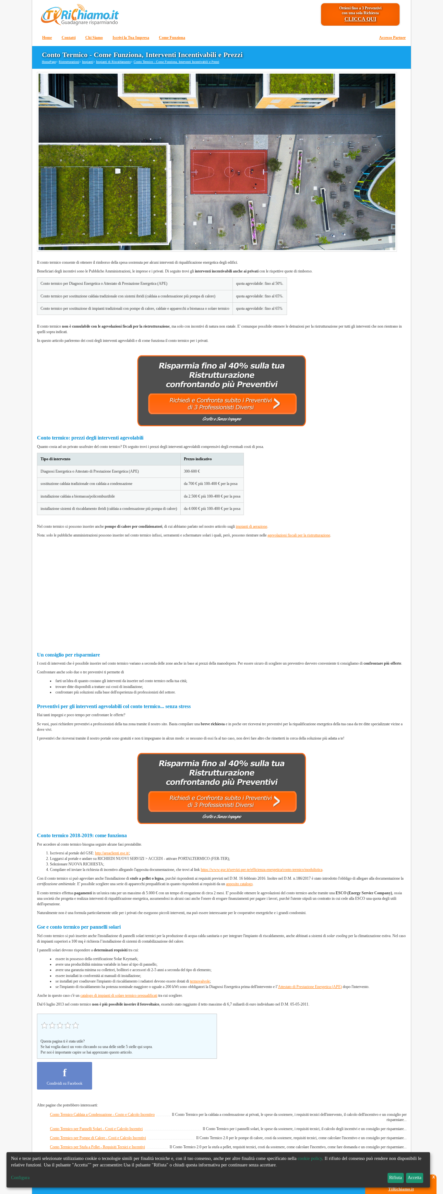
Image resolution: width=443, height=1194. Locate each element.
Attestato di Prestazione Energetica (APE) (310, 986)
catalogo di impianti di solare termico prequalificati (118, 995)
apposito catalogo (239, 884)
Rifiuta (395, 1177)
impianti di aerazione (251, 526)
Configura (20, 1177)
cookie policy (310, 1158)
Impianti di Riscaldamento (113, 62)
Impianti (87, 62)
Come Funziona (172, 37)
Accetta (414, 1177)
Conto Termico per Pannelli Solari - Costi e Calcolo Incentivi (96, 1129)
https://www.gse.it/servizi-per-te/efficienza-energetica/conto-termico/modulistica (261, 869)
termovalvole (200, 981)
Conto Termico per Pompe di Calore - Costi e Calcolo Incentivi (98, 1138)
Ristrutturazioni (69, 62)
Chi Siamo (94, 37)
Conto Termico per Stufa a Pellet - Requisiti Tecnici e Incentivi (97, 1147)
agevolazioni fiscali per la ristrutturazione (299, 535)
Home (47, 37)
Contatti (69, 37)
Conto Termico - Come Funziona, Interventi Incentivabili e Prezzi (176, 62)
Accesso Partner (392, 37)
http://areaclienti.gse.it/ (112, 853)
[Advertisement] (222, 592)
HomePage (49, 62)
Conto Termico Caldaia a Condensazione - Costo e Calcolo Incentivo (102, 1114)
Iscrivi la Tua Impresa (131, 37)
